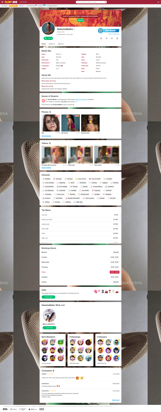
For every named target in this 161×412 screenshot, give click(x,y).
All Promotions (31, 5)
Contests (40, 5)
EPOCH (34, 406)
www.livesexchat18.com (21, 406)
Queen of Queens (81, 99)
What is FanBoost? (113, 34)
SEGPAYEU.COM (41, 406)
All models (5, 5)
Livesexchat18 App (52, 5)
